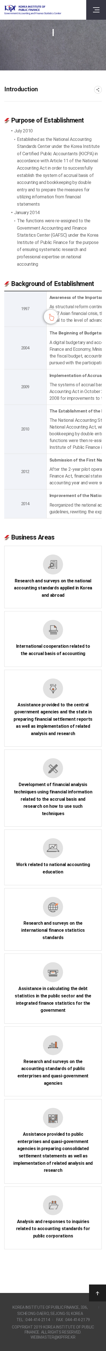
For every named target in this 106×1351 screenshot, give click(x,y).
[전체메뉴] (96, 10)
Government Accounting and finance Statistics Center (32, 10)
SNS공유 (98, 90)
